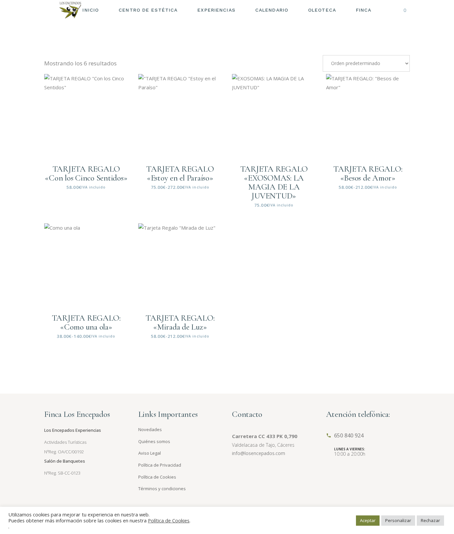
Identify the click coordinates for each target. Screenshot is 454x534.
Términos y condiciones (162, 488)
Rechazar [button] (430, 520)
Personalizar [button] (398, 520)
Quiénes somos (154, 441)
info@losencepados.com (258, 453)
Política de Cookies (157, 477)
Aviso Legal (149, 453)
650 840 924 (349, 435)
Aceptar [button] (368, 520)
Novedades (150, 429)
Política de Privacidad (159, 465)
